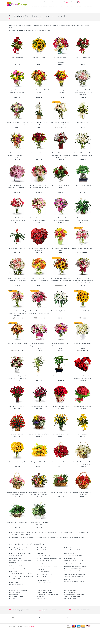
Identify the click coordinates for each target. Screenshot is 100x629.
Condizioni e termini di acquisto (74, 620)
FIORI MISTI (59, 7)
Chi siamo (41, 620)
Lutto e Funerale (75, 7)
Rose (50, 7)
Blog (67, 617)
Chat (81, 2)
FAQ (40, 617)
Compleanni (35, 7)
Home (11, 18)
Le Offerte (44, 7)
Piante (66, 7)
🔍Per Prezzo (87, 7)
